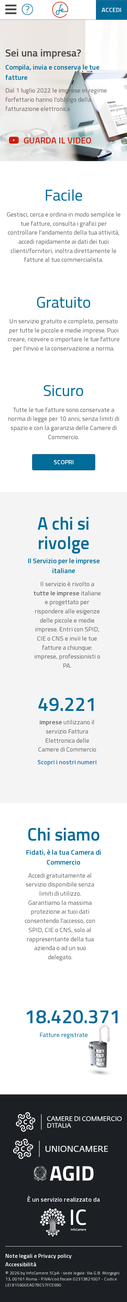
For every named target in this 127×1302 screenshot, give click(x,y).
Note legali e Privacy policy (38, 1255)
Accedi (111, 9)
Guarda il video (57, 140)
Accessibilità (20, 1264)
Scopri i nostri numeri (67, 762)
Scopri (64, 462)
